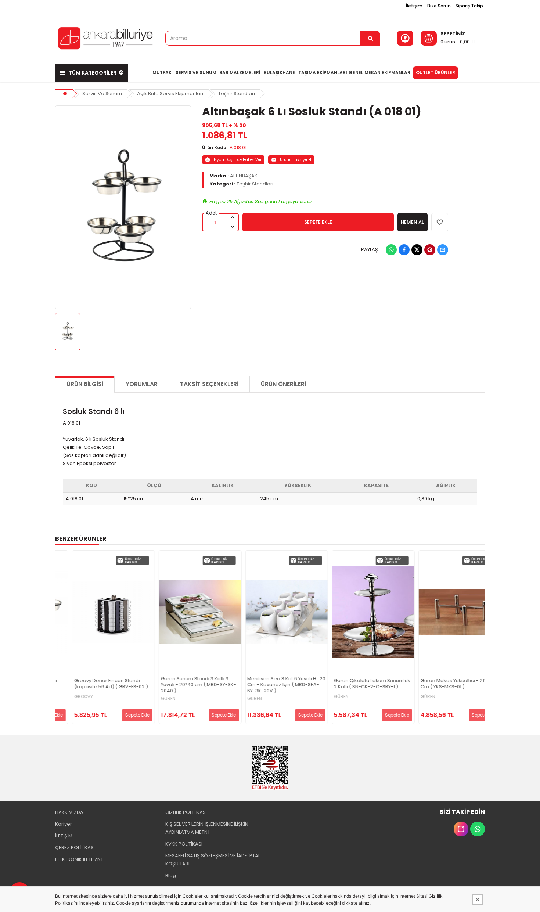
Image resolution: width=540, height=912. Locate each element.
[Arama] (370, 38)
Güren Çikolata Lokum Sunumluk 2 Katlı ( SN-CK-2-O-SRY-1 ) (355, 684)
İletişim (414, 6)
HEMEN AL (412, 222)
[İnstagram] (461, 829)
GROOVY (66, 696)
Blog (170, 875)
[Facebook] (404, 249)
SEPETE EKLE (318, 222)
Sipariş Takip (469, 6)
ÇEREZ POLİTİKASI (75, 847)
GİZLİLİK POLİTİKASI (186, 812)
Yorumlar (142, 384)
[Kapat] (477, 899)
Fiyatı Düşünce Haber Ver (238, 159)
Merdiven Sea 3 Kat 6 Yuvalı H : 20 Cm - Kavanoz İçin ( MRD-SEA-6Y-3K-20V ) (269, 685)
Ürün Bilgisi (84, 384)
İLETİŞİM (63, 835)
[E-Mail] (442, 249)
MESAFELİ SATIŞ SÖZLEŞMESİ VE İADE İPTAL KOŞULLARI (212, 859)
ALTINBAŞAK (244, 175)
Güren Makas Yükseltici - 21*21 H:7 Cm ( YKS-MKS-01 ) (442, 684)
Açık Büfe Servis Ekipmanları (170, 93)
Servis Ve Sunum (102, 93)
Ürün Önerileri (283, 384)
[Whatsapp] (391, 249)
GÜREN (151, 698)
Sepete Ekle (120, 715)
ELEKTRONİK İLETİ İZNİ (78, 859)
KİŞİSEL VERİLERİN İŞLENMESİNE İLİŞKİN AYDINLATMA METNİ (206, 828)
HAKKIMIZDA (69, 812)
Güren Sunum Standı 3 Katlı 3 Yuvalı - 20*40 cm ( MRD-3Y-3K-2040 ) (181, 685)
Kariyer (63, 824)
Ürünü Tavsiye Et (296, 159)
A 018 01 (238, 147)
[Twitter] (416, 249)
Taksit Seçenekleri (209, 384)
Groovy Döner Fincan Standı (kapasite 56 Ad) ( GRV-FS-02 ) (94, 684)
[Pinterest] (429, 249)
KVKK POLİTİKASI (183, 843)
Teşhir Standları (236, 93)
